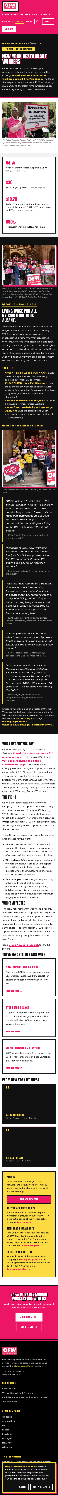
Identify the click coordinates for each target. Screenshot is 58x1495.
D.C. (4, 1425)
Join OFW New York (29, 1199)
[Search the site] (37, 21)
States (19, 21)
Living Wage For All (31, 1259)
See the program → (31, 1245)
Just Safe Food (9, 1401)
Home (5, 43)
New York (7, 1443)
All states (7, 1447)
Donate (48, 21)
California (7, 1417)
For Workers (10, 14)
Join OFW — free (29, 1317)
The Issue (45, 14)
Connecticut (8, 1421)
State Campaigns (20, 43)
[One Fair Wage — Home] (10, 6)
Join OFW (9, 29)
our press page (24, 718)
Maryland (7, 1434)
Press (28, 21)
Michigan (7, 1438)
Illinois (5, 1430)
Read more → (24, 1222)
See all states (29, 1327)
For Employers (29, 14)
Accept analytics (41, 1486)
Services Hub (9, 1389)
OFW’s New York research (24, 945)
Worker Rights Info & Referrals (17, 1393)
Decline (22, 1486)
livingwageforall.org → (19, 1269)
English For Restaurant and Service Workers (24, 1397)
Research (7, 21)
